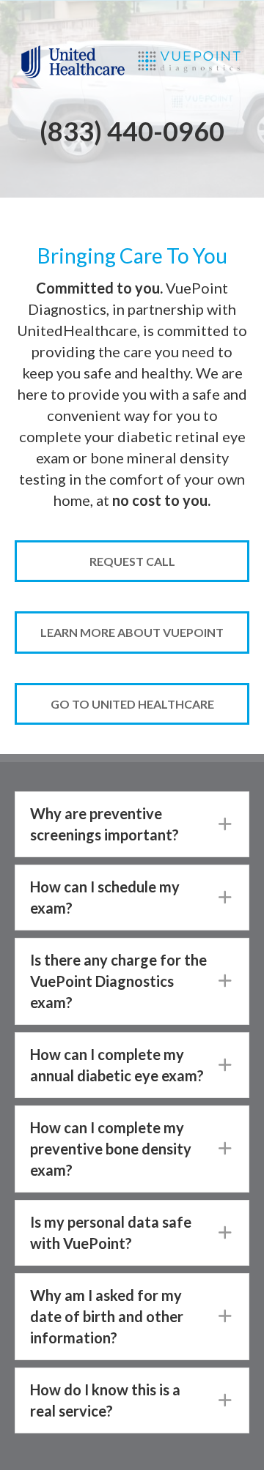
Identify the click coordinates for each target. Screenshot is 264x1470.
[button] (132, 824)
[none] (225, 824)
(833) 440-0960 (132, 131)
